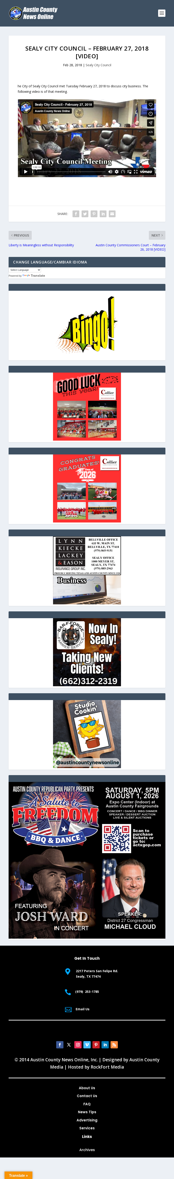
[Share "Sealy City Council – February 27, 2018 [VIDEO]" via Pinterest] (94, 213)
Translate (38, 275)
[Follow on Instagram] (78, 1044)
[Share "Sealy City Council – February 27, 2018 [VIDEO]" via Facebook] (75, 213)
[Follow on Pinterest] (96, 1044)
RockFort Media (107, 1067)
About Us (87, 1088)
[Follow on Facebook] (59, 1044)
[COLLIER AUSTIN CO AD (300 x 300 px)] (87, 439)
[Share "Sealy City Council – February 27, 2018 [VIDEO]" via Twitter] (84, 213)
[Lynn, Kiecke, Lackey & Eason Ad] (87, 603)
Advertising (87, 1120)
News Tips (87, 1112)
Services (87, 1128)
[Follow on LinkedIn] (105, 1044)
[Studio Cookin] (87, 767)
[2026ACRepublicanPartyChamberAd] (87, 937)
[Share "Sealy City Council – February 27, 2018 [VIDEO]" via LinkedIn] (103, 213)
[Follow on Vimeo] (87, 1044)
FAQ (87, 1104)
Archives (87, 1149)
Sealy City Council (98, 65)
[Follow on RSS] (114, 1044)
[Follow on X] (68, 1044)
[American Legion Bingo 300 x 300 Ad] (87, 357)
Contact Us (87, 1096)
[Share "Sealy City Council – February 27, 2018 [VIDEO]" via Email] (112, 213)
